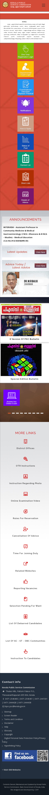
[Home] (17, 4)
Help (6, 727)
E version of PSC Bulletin (24, 339)
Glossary (8, 730)
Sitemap (7, 711)
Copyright (8, 734)
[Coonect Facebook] (25, 756)
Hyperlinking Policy (12, 745)
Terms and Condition (13, 719)
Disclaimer (8, 723)
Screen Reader (10, 715)
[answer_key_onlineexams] (11, 397)
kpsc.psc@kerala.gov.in (15, 706)
